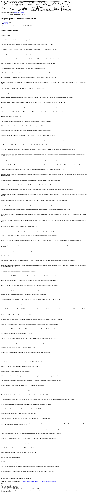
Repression (5, 23)
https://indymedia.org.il (19, 12)
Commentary (6, 22)
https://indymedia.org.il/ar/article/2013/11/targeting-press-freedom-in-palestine (39, 481)
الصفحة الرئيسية (4, 14)
